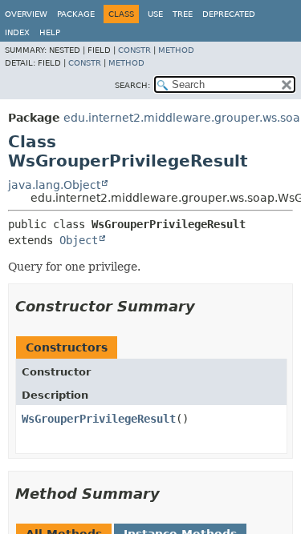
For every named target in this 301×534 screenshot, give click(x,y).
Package (76, 14)
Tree (183, 14)
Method (176, 50)
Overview (26, 14)
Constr (134, 50)
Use (155, 14)
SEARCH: (132, 85)
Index (17, 32)
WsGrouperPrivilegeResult (99, 418)
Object (78, 240)
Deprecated (228, 14)
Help (49, 32)
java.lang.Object (54, 185)
